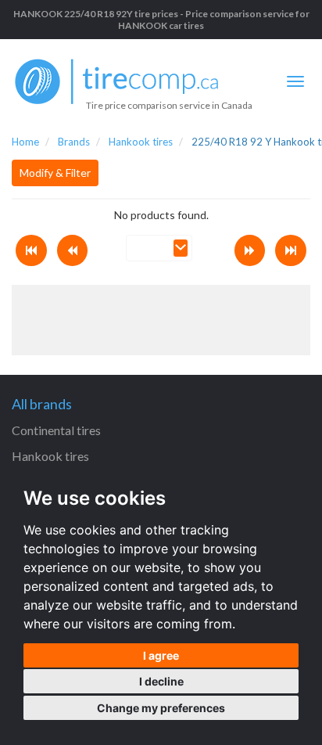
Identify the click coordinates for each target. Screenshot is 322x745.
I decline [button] (161, 681)
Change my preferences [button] (161, 707)
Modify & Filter (55, 172)
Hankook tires (50, 455)
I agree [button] (161, 655)
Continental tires (56, 430)
